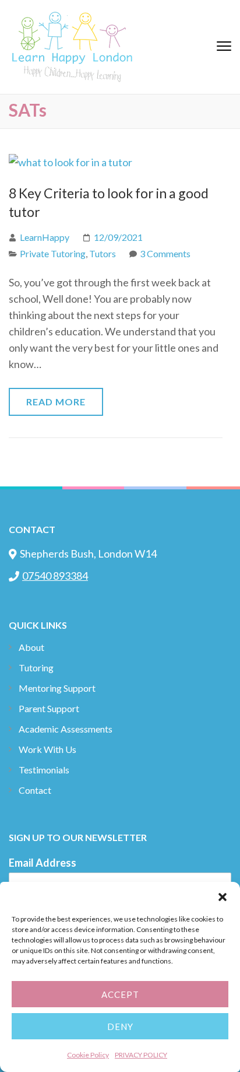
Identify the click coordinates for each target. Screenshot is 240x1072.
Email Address (42, 862)
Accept (120, 994)
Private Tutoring (53, 253)
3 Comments (165, 253)
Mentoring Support (57, 687)
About (31, 647)
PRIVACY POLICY (141, 1054)
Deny (120, 1026)
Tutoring (36, 667)
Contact (35, 790)
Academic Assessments (65, 728)
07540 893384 (55, 575)
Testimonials (44, 769)
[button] (222, 896)
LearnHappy (44, 237)
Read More (56, 401)
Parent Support (49, 708)
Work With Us (47, 749)
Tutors (102, 253)
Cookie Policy (88, 1054)
